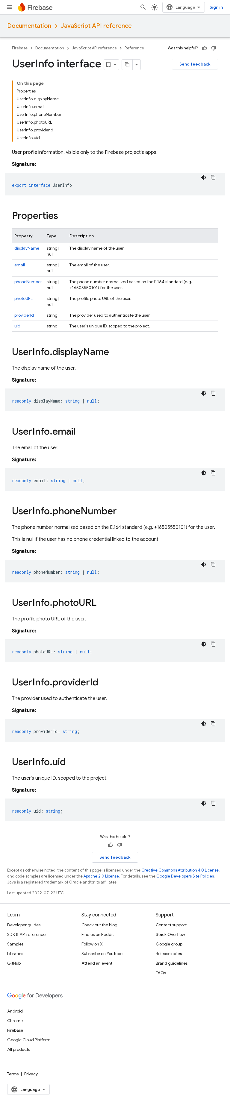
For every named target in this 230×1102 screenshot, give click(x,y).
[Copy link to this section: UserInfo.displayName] (115, 352)
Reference (134, 48)
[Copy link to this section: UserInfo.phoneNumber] (123, 511)
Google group (169, 944)
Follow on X (92, 944)
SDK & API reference (26, 934)
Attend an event (96, 963)
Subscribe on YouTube (101, 953)
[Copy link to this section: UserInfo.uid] (72, 762)
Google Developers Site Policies (185, 876)
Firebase (20, 48)
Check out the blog (99, 925)
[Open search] (143, 7)
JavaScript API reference (96, 26)
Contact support (171, 925)
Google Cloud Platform (29, 1039)
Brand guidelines (171, 963)
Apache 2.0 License (101, 876)
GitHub (14, 963)
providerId (24, 315)
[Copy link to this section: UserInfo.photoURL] (102, 603)
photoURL (23, 298)
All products (18, 1049)
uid (17, 326)
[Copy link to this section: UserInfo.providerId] (104, 683)
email (19, 265)
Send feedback (195, 64)
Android (15, 1011)
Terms (13, 1073)
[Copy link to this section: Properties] (64, 216)
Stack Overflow (170, 934)
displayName (26, 248)
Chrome (15, 1020)
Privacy (31, 1073)
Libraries (15, 953)
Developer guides (23, 925)
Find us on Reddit (97, 934)
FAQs (161, 972)
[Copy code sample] (213, 177)
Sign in (216, 7)
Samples (15, 944)
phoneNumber (28, 281)
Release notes (169, 953)
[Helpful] (204, 48)
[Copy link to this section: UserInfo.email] (81, 432)
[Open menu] (10, 7)
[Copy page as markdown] (127, 65)
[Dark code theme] (203, 177)
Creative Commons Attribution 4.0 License (180, 870)
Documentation (29, 26)
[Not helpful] (213, 48)
